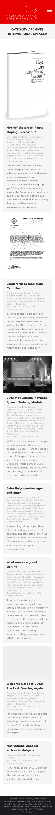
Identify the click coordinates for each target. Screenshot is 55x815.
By (14, 158)
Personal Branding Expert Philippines (24, 511)
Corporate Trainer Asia (17, 497)
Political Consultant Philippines (21, 582)
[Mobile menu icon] (49, 12)
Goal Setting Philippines (18, 136)
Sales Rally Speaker (34, 425)
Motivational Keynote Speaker (21, 144)
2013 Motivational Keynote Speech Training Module (27, 400)
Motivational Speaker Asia (19, 147)
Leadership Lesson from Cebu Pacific (25, 286)
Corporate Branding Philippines (22, 407)
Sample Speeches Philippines (20, 428)
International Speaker (17, 503)
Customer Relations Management (24, 294)
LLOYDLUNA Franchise (26, 142)
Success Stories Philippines (31, 155)
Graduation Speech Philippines (24, 138)
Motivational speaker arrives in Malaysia (22, 748)
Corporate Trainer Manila (18, 293)
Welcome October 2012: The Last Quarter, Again (25, 686)
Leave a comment (15, 161)
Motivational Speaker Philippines (27, 508)
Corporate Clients (15, 409)
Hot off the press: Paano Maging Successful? (25, 129)
